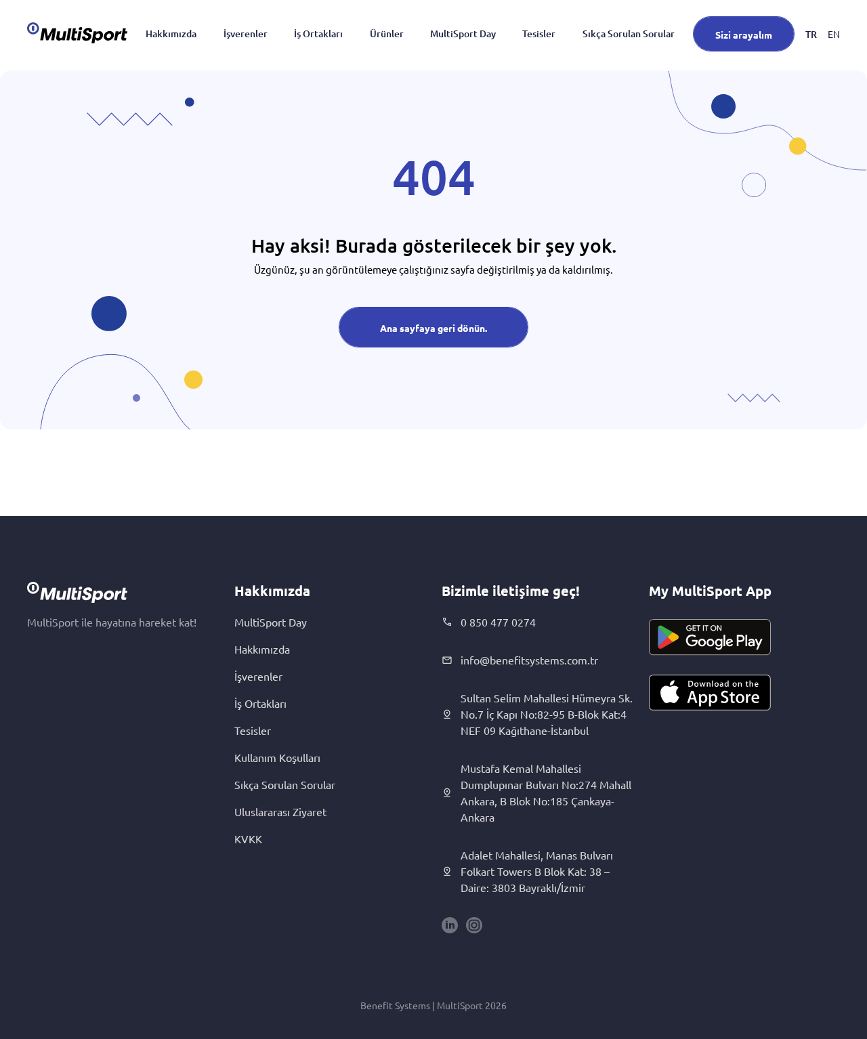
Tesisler (538, 33)
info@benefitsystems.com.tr (529, 659)
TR (811, 34)
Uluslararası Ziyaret (280, 811)
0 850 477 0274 (498, 622)
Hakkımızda (171, 33)
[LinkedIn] (450, 925)
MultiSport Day (463, 33)
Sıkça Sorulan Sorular (629, 33)
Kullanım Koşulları (277, 757)
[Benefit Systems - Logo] (77, 32)
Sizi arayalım (743, 34)
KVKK (248, 838)
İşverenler (246, 33)
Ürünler (387, 33)
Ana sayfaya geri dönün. (433, 328)
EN (834, 34)
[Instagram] (474, 925)
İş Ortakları (318, 33)
